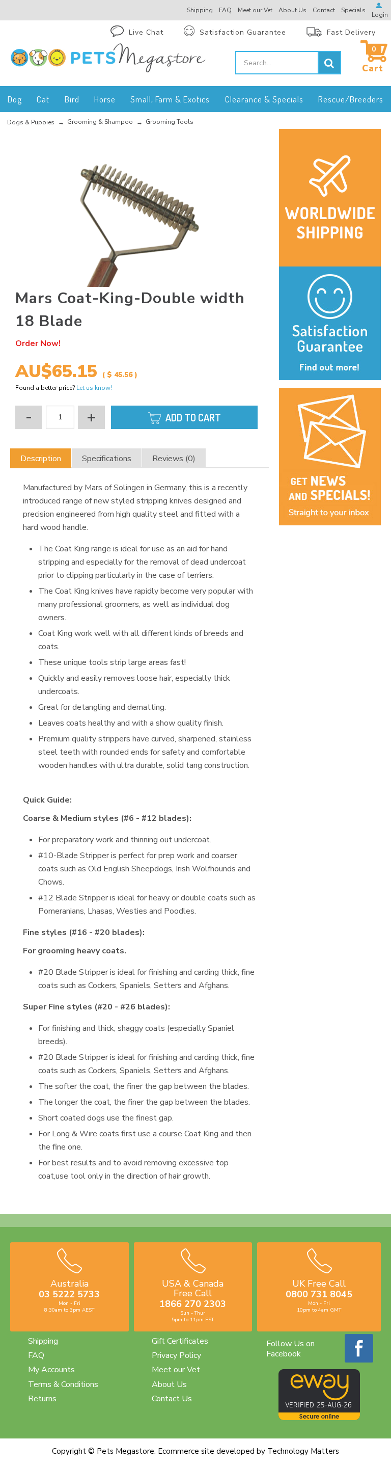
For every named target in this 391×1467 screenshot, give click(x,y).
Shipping (43, 1341)
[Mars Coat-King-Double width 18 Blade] (139, 209)
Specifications (106, 458)
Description (40, 458)
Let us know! (94, 388)
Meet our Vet (176, 1369)
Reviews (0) (174, 458)
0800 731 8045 (319, 1294)
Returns (42, 1398)
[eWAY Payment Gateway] (319, 1417)
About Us (169, 1384)
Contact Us (172, 1398)
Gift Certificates (180, 1341)
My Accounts (51, 1369)
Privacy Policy (176, 1355)
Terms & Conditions (63, 1384)
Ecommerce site (186, 1451)
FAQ (36, 1355)
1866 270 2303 (192, 1304)
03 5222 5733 (69, 1294)
